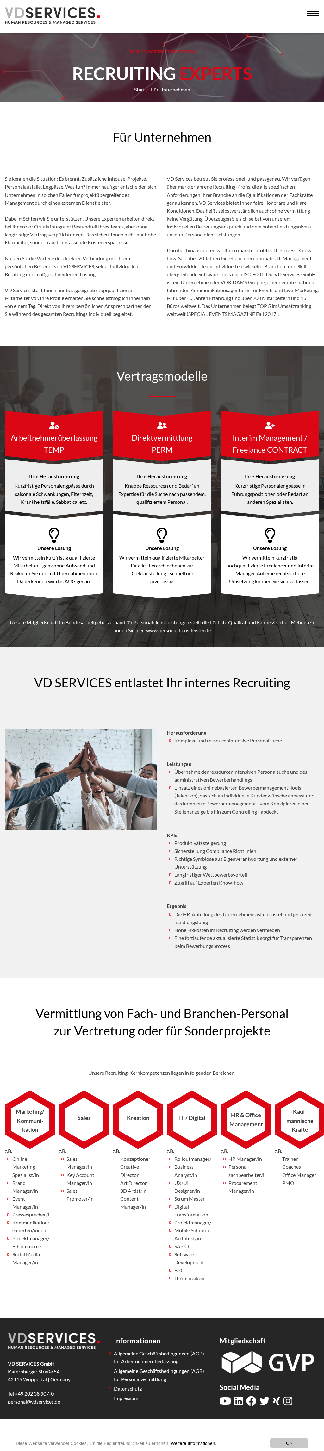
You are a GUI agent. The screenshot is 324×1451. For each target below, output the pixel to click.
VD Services (52, 15)
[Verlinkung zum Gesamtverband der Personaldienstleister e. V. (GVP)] (268, 1362)
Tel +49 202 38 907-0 (31, 1394)
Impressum (126, 1398)
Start (139, 89)
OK (289, 1443)
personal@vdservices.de (34, 1401)
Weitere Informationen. (193, 1443)
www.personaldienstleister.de (178, 630)
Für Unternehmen (170, 89)
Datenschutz (128, 1388)
